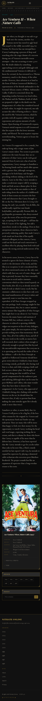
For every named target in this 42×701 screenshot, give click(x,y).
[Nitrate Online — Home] (10, 3)
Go (36, 596)
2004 (6, 579)
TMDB (7, 565)
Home (4, 8)
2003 (11, 579)
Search (4, 680)
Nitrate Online (14, 694)
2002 (16, 579)
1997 (11, 583)
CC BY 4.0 (22, 694)
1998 (6, 583)
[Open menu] (30, 3)
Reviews (10, 8)
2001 (21, 579)
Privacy (4, 684)
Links (4, 676)
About (4, 673)
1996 (16, 583)
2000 (26, 579)
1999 (31, 579)
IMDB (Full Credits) (12, 560)
